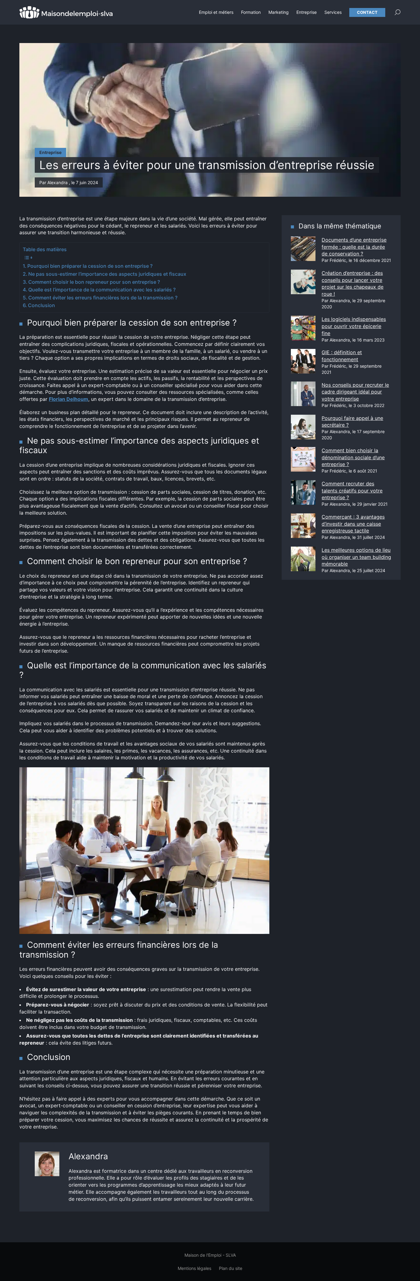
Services (333, 12)
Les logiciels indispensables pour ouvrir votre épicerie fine (354, 326)
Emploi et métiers (216, 12)
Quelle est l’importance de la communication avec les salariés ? (102, 290)
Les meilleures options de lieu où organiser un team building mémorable (356, 557)
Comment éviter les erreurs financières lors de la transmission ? (102, 298)
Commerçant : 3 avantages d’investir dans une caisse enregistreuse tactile (353, 524)
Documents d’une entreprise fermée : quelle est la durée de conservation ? (354, 247)
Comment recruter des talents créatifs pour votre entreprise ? (352, 490)
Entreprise (306, 12)
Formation (251, 12)
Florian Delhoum (68, 399)
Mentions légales (194, 1268)
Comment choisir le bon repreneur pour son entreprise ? (94, 282)
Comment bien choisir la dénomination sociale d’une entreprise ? (353, 457)
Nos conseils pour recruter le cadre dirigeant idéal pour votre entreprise (355, 392)
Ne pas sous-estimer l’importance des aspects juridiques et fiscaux (107, 274)
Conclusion (41, 305)
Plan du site (230, 1268)
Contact (367, 12)
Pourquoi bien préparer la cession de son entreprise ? (90, 266)
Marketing (278, 12)
